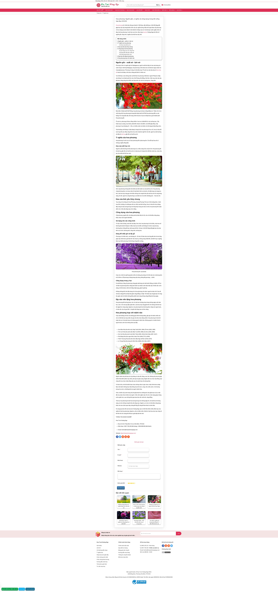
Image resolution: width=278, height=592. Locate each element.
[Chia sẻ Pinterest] (123, 436)
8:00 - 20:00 (115, 1)
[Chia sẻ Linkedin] (125, 436)
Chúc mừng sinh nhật (102, 557)
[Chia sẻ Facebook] (117, 436)
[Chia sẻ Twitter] (120, 436)
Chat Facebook (30, 589)
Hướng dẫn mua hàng (124, 552)
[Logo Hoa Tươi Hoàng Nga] (108, 5)
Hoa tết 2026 (100, 10)
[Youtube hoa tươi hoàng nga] (166, 545)
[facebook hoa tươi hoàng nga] (163, 545)
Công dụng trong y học (126, 54)
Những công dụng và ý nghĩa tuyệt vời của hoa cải (123, 506)
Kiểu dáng (171, 10)
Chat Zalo (21, 589)
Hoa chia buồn (130, 10)
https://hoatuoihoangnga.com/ (128, 433)
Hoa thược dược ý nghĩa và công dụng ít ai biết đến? (123, 522)
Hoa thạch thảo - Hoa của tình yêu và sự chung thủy (139, 522)
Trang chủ (99, 13)
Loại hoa (179, 10)
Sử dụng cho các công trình (127, 50)
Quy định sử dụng (123, 547)
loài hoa (123, 134)
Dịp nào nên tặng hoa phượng (125, 56)
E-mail (119, 455)
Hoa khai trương (119, 10)
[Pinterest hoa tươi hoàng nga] (168, 545)
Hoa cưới (147, 10)
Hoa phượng (119, 25)
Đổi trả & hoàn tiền (123, 557)
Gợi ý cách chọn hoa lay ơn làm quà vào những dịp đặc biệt (139, 506)
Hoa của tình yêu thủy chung (125, 46)
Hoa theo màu (155, 10)
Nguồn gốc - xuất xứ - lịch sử (125, 41)
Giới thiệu (99, 545)
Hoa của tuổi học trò (125, 45)
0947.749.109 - (150, 547)
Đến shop (121, 1)
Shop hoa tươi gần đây (103, 554)
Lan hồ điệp (140, 10)
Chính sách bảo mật (123, 545)
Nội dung (120, 471)
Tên (119, 449)
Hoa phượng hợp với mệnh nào (126, 58)
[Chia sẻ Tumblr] (128, 436)
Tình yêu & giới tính (102, 564)
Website (120, 465)
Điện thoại (120, 460)
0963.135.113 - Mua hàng (147, 545)
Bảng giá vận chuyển (123, 550)
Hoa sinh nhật (109, 10)
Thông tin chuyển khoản (124, 554)
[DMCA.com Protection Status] (166, 552)
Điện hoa (164, 10)
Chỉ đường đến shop (102, 550)
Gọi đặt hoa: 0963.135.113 (10, 589)
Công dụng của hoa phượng (125, 48)
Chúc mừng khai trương (103, 559)
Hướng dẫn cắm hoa (102, 561)
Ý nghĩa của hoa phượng (124, 43)
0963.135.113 (104, 1)
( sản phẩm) (166, 5)
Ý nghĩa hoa (105, 13)
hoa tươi (145, 32)
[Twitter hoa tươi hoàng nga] (171, 545)
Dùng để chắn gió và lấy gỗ (127, 52)
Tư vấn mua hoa (101, 566)
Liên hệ (98, 547)
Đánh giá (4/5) (121, 483)
